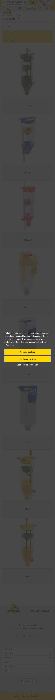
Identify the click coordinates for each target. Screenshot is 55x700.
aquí (27, 342)
